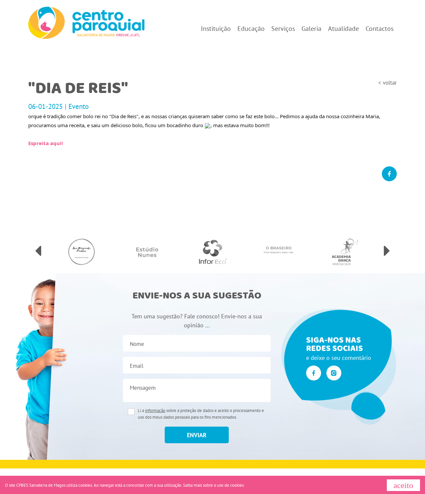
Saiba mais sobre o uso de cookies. (214, 485)
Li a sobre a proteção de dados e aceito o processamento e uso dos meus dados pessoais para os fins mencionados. (201, 414)
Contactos (379, 28)
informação (155, 410)
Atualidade (343, 28)
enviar (197, 435)
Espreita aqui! (45, 143)
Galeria (311, 28)
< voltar (387, 82)
